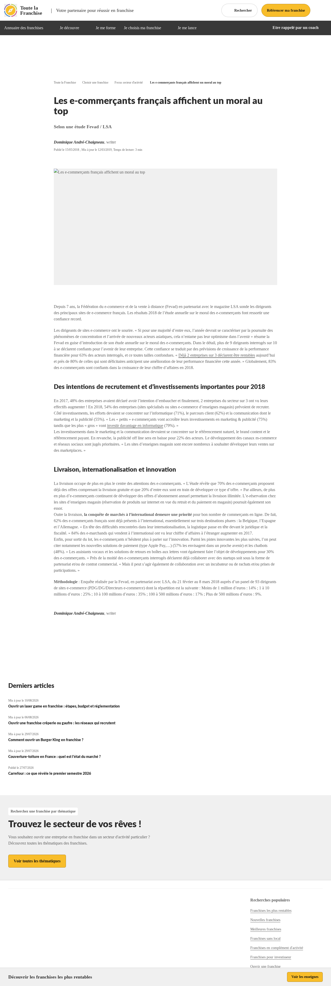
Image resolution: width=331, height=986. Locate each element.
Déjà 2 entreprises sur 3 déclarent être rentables (216, 355)
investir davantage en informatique (135, 425)
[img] (49, 28)
